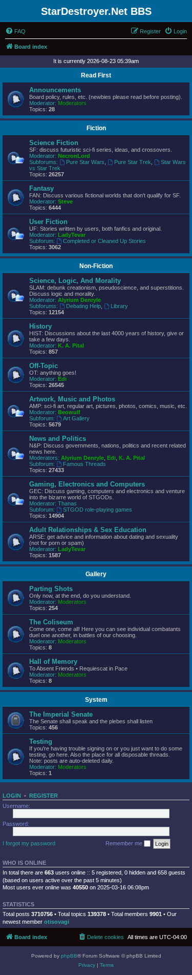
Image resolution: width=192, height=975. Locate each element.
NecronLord (74, 156)
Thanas (67, 503)
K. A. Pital (71, 345)
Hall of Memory (53, 661)
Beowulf (69, 412)
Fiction (96, 128)
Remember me (124, 843)
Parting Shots (51, 589)
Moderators (72, 103)
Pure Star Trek (132, 162)
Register (43, 796)
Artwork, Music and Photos (72, 399)
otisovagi (56, 922)
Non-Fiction (96, 266)
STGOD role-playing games (97, 509)
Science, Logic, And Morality (75, 281)
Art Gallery (76, 418)
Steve (65, 201)
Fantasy (41, 188)
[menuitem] (15, 31)
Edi (62, 379)
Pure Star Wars (85, 162)
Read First (96, 75)
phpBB (69, 956)
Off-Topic (43, 366)
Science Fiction (53, 143)
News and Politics (57, 438)
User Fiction (48, 222)
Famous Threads (84, 464)
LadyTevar (72, 235)
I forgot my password (29, 843)
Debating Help (83, 306)
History (40, 326)
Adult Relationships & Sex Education (87, 530)
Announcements (55, 90)
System (96, 699)
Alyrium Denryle (79, 300)
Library (119, 306)
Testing (40, 741)
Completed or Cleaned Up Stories (104, 241)
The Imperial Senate (61, 714)
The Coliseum (51, 622)
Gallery (96, 574)
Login (12, 796)
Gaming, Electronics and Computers (87, 484)
